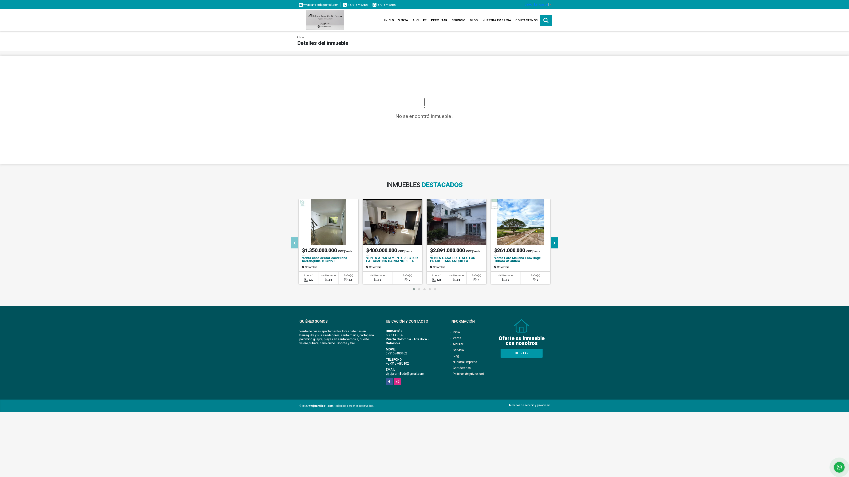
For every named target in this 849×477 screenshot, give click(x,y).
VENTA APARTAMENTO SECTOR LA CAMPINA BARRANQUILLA (392, 259)
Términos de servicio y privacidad (529, 405)
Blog (474, 20)
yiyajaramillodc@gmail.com (405, 373)
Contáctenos (526, 20)
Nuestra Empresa (496, 20)
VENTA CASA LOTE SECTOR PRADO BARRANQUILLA (452, 259)
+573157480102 (358, 4)
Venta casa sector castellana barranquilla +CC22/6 (324, 259)
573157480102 (387, 4)
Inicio (389, 20)
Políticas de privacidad (468, 374)
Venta (403, 20)
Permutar (439, 20)
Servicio (458, 20)
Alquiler (420, 20)
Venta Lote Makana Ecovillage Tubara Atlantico (517, 259)
